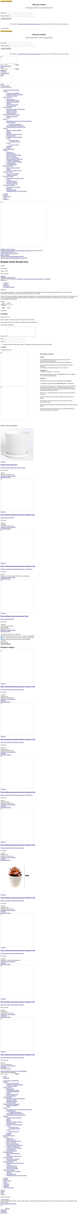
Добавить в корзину (5, 644)
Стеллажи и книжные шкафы (14, 137)
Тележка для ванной (12, 96)
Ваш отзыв (4, 336)
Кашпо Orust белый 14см (9, 465)
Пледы (8, 179)
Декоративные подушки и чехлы (15, 178)
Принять (14, 1203)
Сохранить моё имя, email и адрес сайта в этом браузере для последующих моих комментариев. (27, 344)
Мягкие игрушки (11, 113)
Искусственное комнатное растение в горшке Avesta (18, 514)
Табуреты (9, 146)
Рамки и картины (11, 106)
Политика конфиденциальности (9, 1071)
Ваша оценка (4, 324)
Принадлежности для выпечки (15, 159)
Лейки (8, 169)
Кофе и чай (9, 152)
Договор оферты (22, 1071)
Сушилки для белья (12, 175)
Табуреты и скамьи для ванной (15, 94)
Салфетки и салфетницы (13, 160)
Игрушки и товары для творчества (16, 109)
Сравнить (6, 1186)
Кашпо (48, 279)
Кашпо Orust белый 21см (7, 253)
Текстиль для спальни (12, 183)
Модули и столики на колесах (14, 134)
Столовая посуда (11, 163)
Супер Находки (28, 569)
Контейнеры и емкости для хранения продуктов (19, 121)
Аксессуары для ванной (13, 93)
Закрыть (3, 1191)
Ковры (8, 118)
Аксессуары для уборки (13, 173)
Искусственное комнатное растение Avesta (14, 616)
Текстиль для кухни (12, 182)
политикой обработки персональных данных (29, 24)
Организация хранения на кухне (15, 125)
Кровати (9, 133)
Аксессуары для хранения (13, 187)
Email (2, 341)
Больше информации (6, 1203)
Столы (8, 138)
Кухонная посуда (11, 153)
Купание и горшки (11, 110)
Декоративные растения (13, 101)
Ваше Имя (3, 13)
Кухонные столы (14, 140)
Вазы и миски (10, 99)
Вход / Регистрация (9, 1187)
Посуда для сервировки (13, 157)
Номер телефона (5, 15)
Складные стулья (14, 145)
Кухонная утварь (11, 122)
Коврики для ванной (12, 116)
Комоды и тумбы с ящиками (14, 130)
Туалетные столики (15, 141)
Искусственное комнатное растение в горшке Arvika (18, 566)
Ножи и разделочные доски (14, 155)
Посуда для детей (11, 156)
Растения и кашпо (10, 250)
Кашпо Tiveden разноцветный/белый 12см (12, 258)
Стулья (8, 143)
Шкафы (9, 147)
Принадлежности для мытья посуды (16, 127)
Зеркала (9, 103)
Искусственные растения (13, 167)
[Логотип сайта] (9, 63)
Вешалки (9, 188)
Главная (3, 250)
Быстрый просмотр (6, 477)
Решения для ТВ (11, 135)
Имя (2, 338)
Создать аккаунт (5, 1199)
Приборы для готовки (15, 124)
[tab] (40, 283)
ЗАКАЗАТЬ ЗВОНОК (6, 1)
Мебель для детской (12, 112)
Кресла (8, 131)
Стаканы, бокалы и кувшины (14, 161)
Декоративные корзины (13, 100)
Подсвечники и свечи (12, 104)
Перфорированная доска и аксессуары (17, 191)
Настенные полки (11, 189)
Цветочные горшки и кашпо (14, 170)
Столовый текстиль (12, 181)
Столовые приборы (12, 164)
